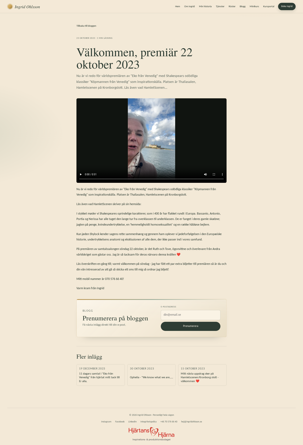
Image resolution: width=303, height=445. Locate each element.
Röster (232, 6)
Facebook (119, 421)
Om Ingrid (189, 6)
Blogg (242, 6)
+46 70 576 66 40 (168, 421)
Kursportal (268, 6)
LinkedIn (132, 421)
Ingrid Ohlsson (27, 6)
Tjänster (220, 6)
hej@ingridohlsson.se (191, 421)
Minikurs (254, 6)
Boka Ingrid (286, 6)
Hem (177, 6)
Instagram (106, 421)
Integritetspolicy (148, 421)
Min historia (205, 6)
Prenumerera (190, 326)
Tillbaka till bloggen (86, 26)
